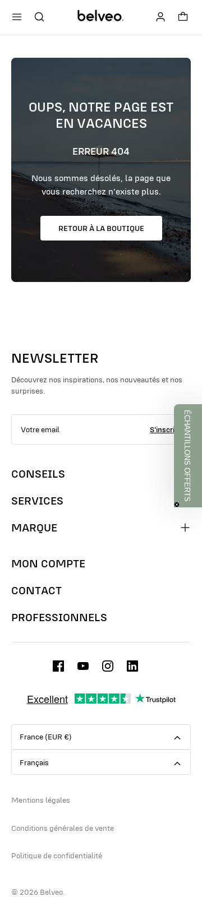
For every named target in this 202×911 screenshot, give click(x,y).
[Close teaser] (177, 504)
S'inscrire (165, 429)
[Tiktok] (132, 666)
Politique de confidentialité (56, 855)
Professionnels (59, 617)
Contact (36, 590)
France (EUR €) (46, 737)
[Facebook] (58, 666)
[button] (188, 455)
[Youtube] (83, 666)
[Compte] (160, 17)
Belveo (51, 892)
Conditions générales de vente (62, 828)
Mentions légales (40, 800)
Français (34, 762)
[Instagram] (107, 666)
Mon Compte (48, 563)
